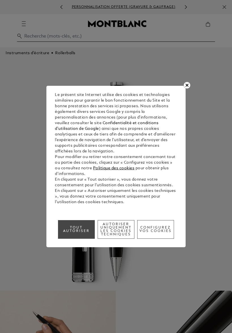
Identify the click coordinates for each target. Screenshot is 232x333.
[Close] (187, 85)
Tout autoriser (76, 229)
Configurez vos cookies (155, 229)
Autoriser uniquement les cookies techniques (116, 229)
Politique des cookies (114, 168)
